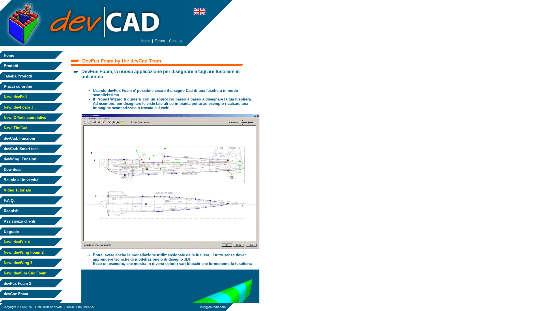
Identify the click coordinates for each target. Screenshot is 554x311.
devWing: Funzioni (20, 159)
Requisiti (11, 211)
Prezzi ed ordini (17, 86)
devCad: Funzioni (19, 138)
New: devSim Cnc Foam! (25, 273)
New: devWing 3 (17, 263)
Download (12, 169)
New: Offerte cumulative (24, 117)
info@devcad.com (213, 307)
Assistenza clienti (19, 221)
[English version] (199, 13)
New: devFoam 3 (18, 107)
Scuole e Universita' (21, 180)
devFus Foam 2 (17, 283)
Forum (160, 41)
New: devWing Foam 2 (23, 252)
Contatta (175, 41)
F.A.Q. (9, 200)
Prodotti (10, 66)
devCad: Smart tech (21, 149)
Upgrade (11, 232)
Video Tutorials (17, 190)
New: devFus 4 (16, 242)
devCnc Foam (15, 294)
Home (8, 55)
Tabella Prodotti (17, 76)
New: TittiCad (15, 128)
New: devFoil (15, 97)
